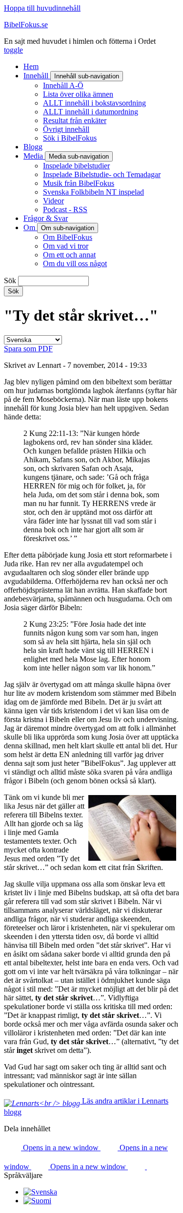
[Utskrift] (155, 1166)
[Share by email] (137, 1166)
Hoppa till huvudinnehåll (42, 8)
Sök (10, 280)
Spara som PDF (28, 348)
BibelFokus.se (26, 24)
